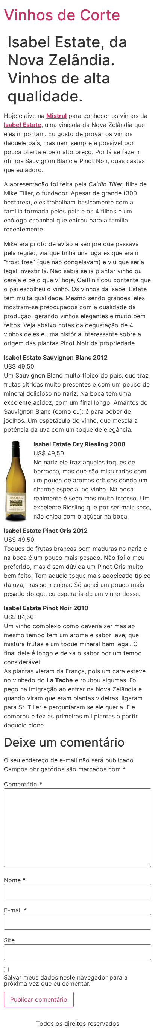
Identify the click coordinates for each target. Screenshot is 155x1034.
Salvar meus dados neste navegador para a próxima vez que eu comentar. (66, 980)
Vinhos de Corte (62, 15)
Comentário (23, 784)
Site (9, 940)
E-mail (15, 910)
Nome (15, 880)
